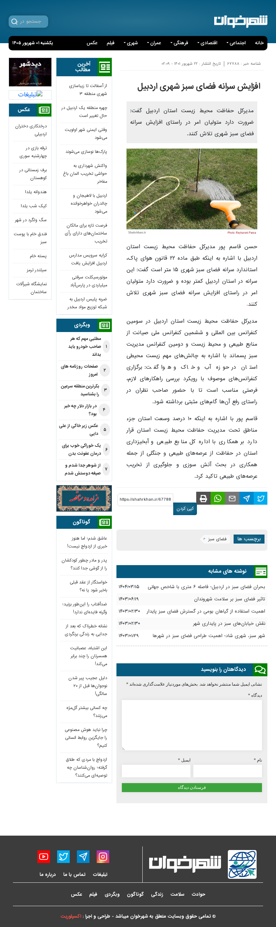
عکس (92, 43)
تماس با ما (74, 874)
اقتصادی (209, 43)
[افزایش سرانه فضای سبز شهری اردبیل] (261, 498)
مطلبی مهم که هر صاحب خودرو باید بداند (87, 347)
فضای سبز (217, 539)
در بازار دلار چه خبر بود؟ (85, 410)
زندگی (157, 894)
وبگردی (112, 894)
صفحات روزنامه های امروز (83, 370)
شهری (132, 43)
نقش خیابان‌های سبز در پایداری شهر (229, 624)
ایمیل (184, 760)
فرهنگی (181, 43)
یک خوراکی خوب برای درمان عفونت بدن (84, 449)
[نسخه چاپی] (203, 498)
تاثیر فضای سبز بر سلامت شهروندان (229, 599)
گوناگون (135, 894)
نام (258, 760)
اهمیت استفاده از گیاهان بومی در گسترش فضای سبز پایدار (206, 611)
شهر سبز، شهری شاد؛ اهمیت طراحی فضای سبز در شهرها (209, 636)
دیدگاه (255, 695)
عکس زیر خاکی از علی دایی (82, 430)
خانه (259, 43)
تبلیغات (100, 874)
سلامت (177, 894)
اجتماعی (238, 43)
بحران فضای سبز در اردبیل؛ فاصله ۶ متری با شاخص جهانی (206, 587)
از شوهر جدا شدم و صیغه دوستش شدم (86, 469)
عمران (155, 43)
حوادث (198, 894)
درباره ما (48, 874)
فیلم (111, 43)
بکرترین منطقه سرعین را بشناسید (84, 390)
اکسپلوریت (70, 916)
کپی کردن (185, 508)
